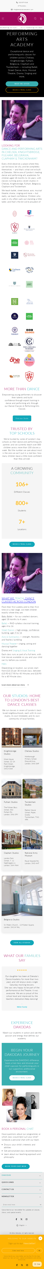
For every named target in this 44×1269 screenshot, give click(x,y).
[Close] (40, 1238)
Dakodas (18, 1233)
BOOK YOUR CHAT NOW (15, 1166)
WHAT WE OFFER (22, 84)
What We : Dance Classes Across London (19, 600)
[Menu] (3, 18)
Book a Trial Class (22, 544)
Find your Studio (22, 418)
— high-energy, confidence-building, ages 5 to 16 (21, 631)
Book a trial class (22, 90)
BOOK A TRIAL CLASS (22, 1078)
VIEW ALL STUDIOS (22, 942)
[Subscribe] (41, 1204)
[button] (35, 18)
